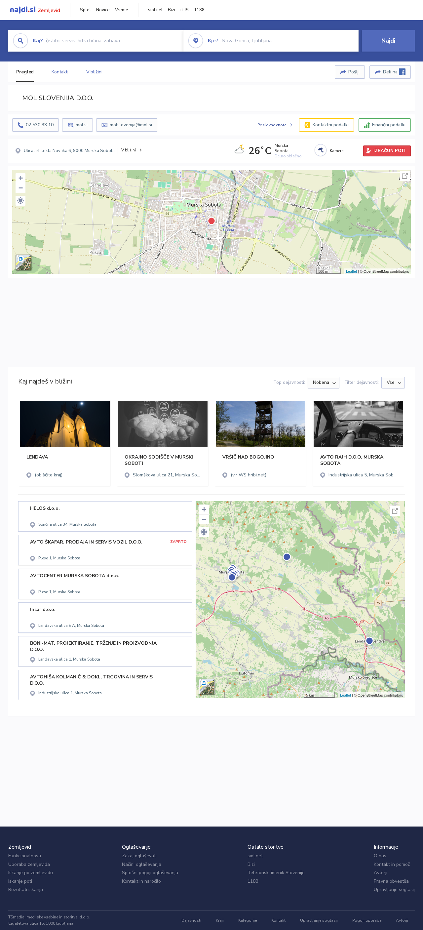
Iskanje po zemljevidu (30, 872)
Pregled (25, 72)
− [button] (21, 188)
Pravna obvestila (391, 881)
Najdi (388, 41)
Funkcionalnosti (24, 856)
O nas (380, 856)
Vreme (121, 10)
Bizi (171, 10)
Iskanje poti (20, 881)
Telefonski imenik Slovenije (276, 872)
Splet (85, 10)
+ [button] (21, 178)
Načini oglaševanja (141, 864)
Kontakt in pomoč (392, 864)
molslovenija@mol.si (131, 125)
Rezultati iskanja (25, 889)
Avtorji (380, 872)
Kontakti (60, 72)
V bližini (94, 72)
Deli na (391, 72)
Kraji (220, 920)
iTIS (184, 10)
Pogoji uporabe (366, 920)
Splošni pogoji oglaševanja (150, 872)
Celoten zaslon (405, 176)
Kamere (336, 150)
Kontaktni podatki (331, 125)
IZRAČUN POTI (389, 151)
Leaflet (351, 271)
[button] (20, 201)
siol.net (155, 10)
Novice (103, 10)
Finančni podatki (388, 125)
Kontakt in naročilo (141, 881)
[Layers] (23, 262)
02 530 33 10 (40, 125)
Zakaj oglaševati (139, 856)
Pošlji (354, 72)
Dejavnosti (191, 920)
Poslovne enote (271, 125)
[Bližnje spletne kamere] (321, 150)
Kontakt (278, 920)
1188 (199, 10)
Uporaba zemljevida (29, 864)
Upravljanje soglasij (394, 889)
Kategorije (247, 920)
